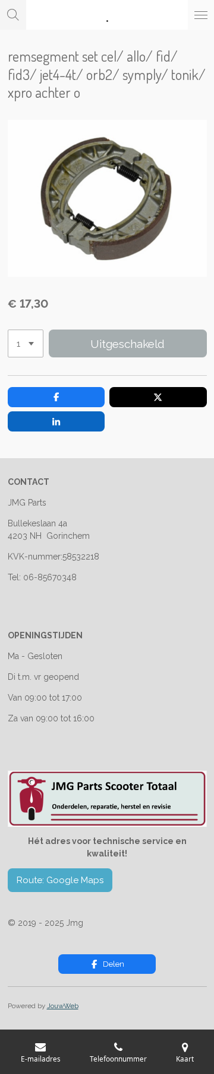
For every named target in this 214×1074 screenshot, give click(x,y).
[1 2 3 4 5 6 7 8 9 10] (25, 343)
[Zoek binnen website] (13, 15)
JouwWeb (62, 1006)
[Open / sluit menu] (201, 15)
